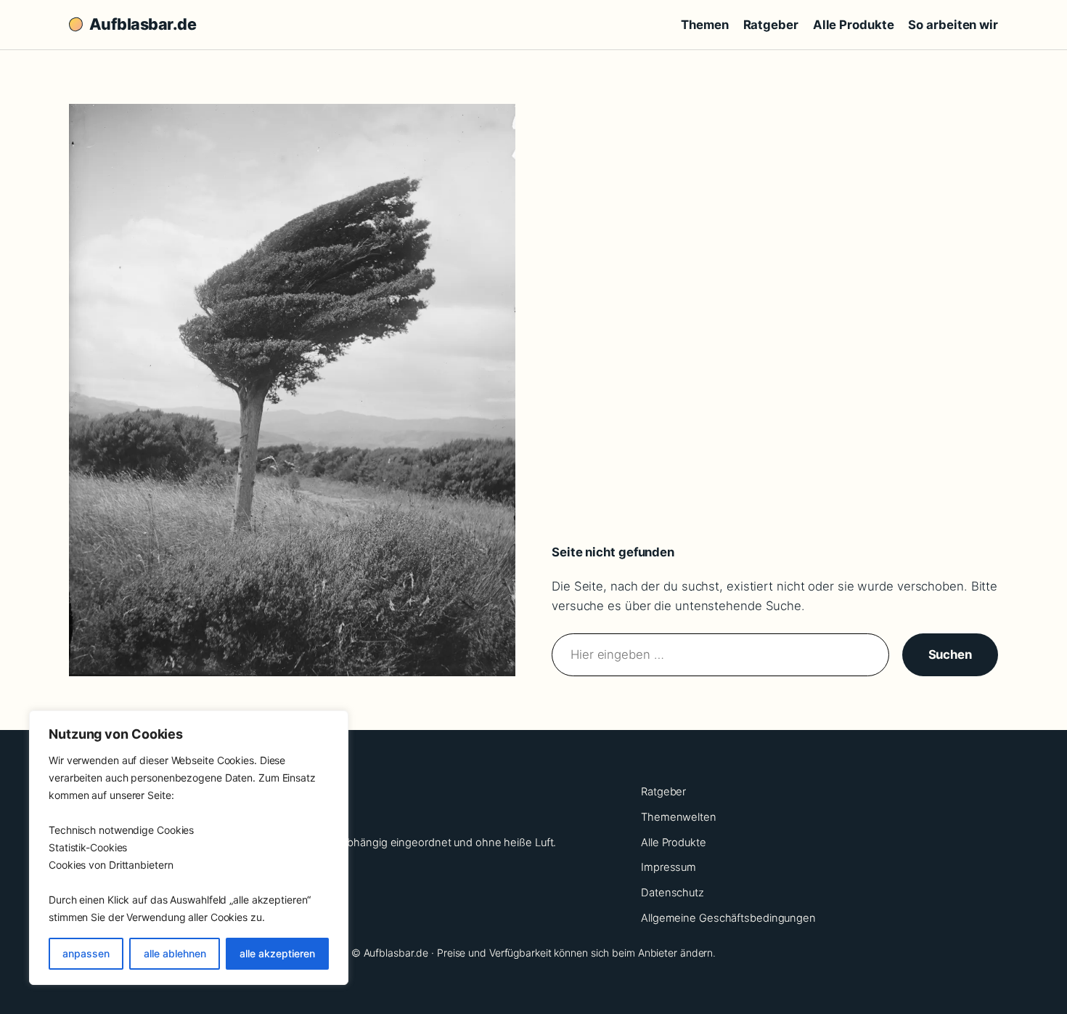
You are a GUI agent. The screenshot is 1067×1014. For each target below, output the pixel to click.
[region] (188, 847)
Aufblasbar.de (142, 24)
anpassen (86, 953)
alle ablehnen (175, 953)
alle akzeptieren (277, 953)
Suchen (950, 654)
